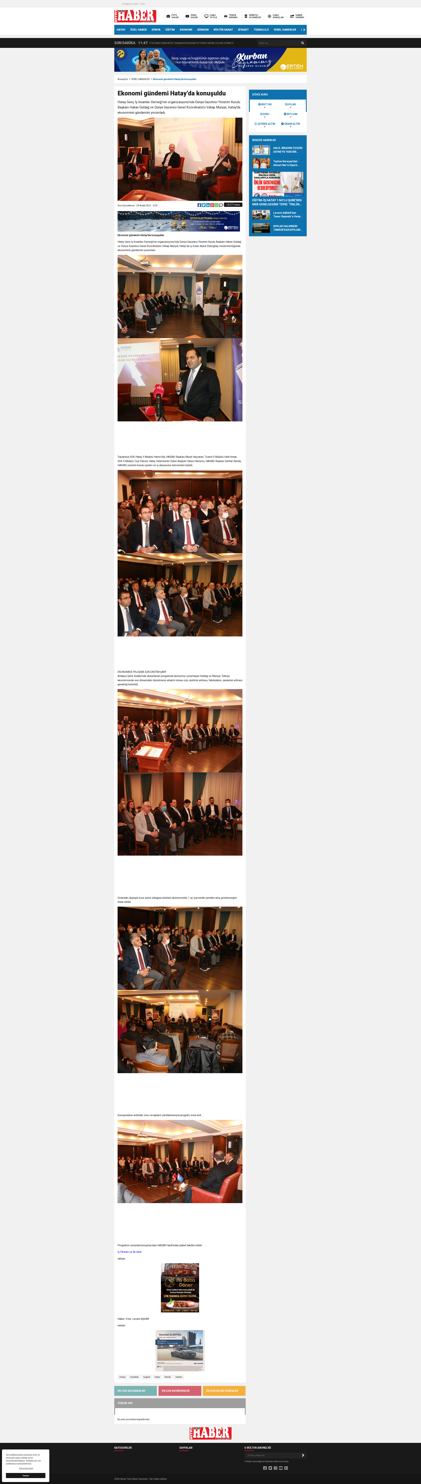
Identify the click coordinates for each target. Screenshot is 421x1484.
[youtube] (281, 1468)
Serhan (178, 1377)
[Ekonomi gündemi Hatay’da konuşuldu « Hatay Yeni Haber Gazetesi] (135, 16)
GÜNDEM (203, 29)
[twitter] (204, 206)
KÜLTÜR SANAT (223, 29)
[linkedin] (208, 206)
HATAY (121, 29)
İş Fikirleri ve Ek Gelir (130, 1251)
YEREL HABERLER (285, 29)
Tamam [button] (26, 1476)
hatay (157, 1377)
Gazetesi (134, 1377)
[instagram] (275, 1468)
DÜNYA (156, 29)
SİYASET (243, 29)
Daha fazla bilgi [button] (26, 1468)
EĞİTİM (170, 29)
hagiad (146, 1377)
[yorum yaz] (221, 206)
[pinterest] (212, 206)
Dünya (122, 1377)
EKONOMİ (186, 29)
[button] (304, 30)
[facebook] (200, 206)
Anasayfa (123, 79)
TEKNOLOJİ (261, 29)
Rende (168, 1377)
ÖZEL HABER (138, 29)
